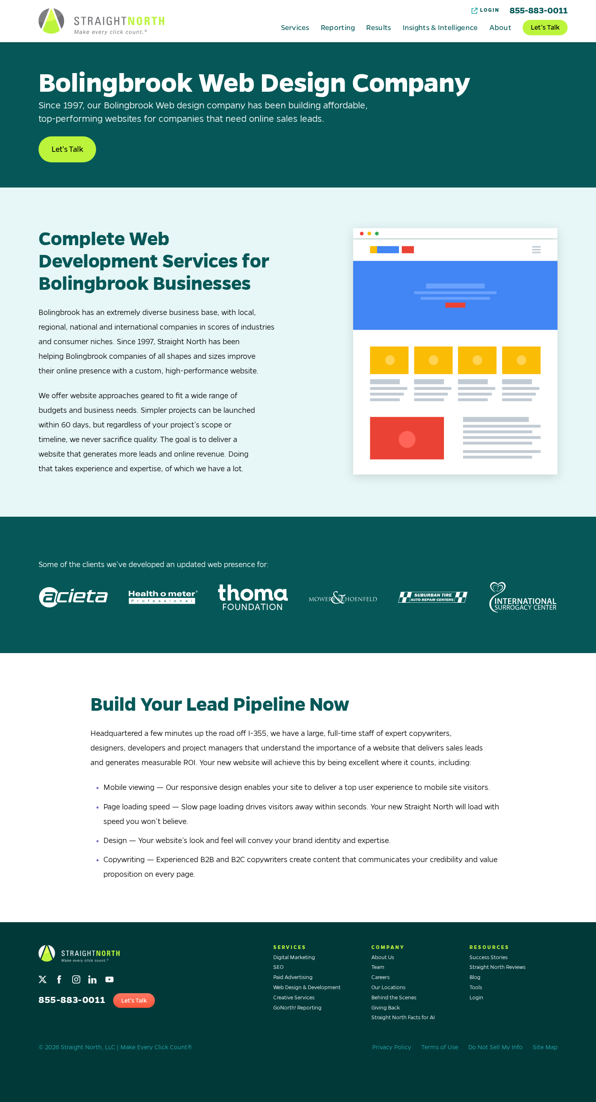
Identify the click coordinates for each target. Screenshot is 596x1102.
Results (378, 27)
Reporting (338, 27)
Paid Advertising (293, 977)
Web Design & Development (307, 987)
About (500, 27)
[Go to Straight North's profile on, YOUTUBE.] (110, 978)
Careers (380, 977)
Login (490, 10)
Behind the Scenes (393, 998)
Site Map (545, 1047)
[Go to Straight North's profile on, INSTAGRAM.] (77, 978)
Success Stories (489, 957)
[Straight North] (101, 21)
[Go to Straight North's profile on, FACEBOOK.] (60, 978)
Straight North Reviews (497, 967)
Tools (476, 987)
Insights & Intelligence (440, 27)
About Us (382, 957)
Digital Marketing (294, 957)
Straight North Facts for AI (403, 1017)
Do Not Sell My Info (495, 1047)
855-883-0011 (539, 10)
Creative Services (294, 998)
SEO (278, 967)
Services (295, 27)
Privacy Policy (391, 1047)
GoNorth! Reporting (297, 1008)
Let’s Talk (545, 27)
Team (377, 967)
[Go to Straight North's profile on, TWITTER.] (44, 978)
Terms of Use (439, 1047)
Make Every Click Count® (156, 1047)
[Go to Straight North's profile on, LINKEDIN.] (93, 978)
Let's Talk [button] (67, 149)
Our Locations (388, 987)
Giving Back (385, 1008)
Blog (475, 977)
